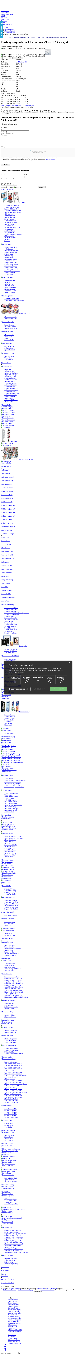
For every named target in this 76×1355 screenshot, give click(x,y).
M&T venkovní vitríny (11, 821)
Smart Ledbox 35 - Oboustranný (11, 773)
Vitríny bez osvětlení (10, 1053)
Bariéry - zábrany (7, 1223)
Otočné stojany (6, 416)
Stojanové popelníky (10, 1211)
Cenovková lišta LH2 (10, 1123)
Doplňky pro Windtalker (11, 916)
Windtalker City (9, 229)
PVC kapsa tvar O (9, 1091)
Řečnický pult (8, 254)
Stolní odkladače (9, 983)
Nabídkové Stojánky (10, 385)
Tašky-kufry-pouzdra (8, 941)
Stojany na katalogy (8, 421)
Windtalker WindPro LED (12, 227)
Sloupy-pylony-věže (8, 322)
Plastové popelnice (7, 1206)
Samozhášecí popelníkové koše (13, 999)
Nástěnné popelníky (10, 1213)
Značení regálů (8, 869)
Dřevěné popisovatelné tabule (13, 234)
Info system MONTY (10, 857)
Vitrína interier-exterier (11, 806)
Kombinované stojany (8, 414)
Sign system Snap (9, 854)
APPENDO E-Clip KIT (11, 299)
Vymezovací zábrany (8, 880)
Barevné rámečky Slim (11, 649)
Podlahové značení (7, 878)
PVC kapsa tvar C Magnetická (13, 1085)
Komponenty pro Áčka (11, 915)
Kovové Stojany (7, 405)
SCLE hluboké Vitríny (11, 809)
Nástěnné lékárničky (8, 1197)
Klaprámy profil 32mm (11, 616)
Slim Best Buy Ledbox (9, 746)
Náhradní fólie (6, 898)
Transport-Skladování (7, 1178)
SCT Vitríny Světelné (10, 816)
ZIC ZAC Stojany (7, 407)
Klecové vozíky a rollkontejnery (13, 1066)
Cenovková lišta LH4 (10, 1126)
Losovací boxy (8, 401)
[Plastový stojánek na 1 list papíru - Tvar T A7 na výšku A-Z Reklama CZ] (23, 48)
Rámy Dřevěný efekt (10, 624)
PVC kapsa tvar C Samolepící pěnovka (15, 1088)
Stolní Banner (8, 723)
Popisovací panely (9, 934)
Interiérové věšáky (7, 1024)
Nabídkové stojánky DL (11, 393)
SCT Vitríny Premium (10, 814)
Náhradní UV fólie (9, 901)
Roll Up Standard (9, 716)
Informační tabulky (7, 887)
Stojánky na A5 (9, 371)
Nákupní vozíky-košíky (9, 1058)
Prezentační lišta (9, 964)
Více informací (50, 160)
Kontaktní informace (7, 24)
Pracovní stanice (7, 1034)
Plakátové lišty (8, 256)
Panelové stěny (8, 338)
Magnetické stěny (9, 335)
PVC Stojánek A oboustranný (13, 1110)
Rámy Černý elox (9, 623)
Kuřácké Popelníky (8, 1208)
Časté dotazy (4, 22)
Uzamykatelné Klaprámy (11, 614)
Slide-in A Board (9, 214)
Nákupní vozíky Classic (11, 1061)
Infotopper (5, 696)
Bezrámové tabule (9, 261)
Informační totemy (9, 325)
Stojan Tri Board (9, 284)
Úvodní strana (5, 11)
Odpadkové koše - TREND (12, 998)
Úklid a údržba (5, 1279)
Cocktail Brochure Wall (26, 459)
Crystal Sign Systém (10, 862)
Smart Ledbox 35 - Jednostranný (11, 771)
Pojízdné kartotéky (9, 978)
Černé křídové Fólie (10, 907)
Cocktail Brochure (9, 346)
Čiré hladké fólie (9, 905)
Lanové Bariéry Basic (10, 1191)
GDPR (3, 16)
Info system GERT (9, 867)
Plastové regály (6, 1171)
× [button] (69, 662)
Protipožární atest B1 (10, 618)
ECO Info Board (9, 285)
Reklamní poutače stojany (25, 1302)
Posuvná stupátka (7, 1069)
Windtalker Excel (9, 231)
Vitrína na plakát (9, 811)
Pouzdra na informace (10, 1074)
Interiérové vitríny (7, 788)
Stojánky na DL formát (11, 373)
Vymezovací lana (9, 1192)
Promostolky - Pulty (8, 353)
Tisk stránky (9, 189)
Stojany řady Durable (8, 412)
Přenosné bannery (24, 712)
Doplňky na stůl (9, 1016)
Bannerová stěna (9, 340)
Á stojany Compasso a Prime (12, 210)
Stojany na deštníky (10, 1029)
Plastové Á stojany (9, 217)
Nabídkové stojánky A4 (11, 386)
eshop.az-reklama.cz (14, 1301)
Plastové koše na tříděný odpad (13, 1004)
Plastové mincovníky (10, 317)
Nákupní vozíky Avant (11, 1063)
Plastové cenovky (7, 1133)
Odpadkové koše (7, 986)
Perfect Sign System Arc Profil (13, 849)
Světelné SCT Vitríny (8, 753)
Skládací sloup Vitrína (10, 328)
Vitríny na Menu (9, 824)
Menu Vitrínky (6, 828)
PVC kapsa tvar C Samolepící (13, 1086)
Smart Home (4, 1288)
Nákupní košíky (9, 1064)
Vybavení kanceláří (6, 1036)
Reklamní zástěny (7, 331)
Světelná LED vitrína (8, 751)
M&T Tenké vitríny (10, 819)
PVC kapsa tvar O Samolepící (13, 1095)
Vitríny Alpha (8, 807)
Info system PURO (10, 866)
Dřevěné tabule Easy (10, 262)
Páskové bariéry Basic (10, 1194)
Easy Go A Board (9, 232)
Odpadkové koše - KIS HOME (13, 993)
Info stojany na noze (10, 291)
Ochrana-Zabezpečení (7, 1201)
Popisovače (7, 938)
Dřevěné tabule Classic (11, 264)
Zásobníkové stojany (10, 380)
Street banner (6, 728)
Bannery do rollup (9, 948)
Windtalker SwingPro (10, 222)
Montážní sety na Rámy (11, 918)
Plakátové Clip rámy (8, 604)
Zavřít (11, 1310)
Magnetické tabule (9, 958)
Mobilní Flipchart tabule (11, 966)
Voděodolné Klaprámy (11, 619)
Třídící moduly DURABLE (12, 981)
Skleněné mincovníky (10, 318)
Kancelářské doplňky (8, 1013)
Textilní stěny (8, 336)
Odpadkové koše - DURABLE (13, 996)
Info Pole (7, 239)
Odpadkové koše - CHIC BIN (13, 991)
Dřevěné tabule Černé (10, 266)
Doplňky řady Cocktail (11, 921)
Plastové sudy (6, 1167)
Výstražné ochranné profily (10, 1163)
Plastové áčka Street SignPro (12, 212)
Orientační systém (6, 895)
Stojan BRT (14, 441)
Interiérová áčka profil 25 (11, 209)
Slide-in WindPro (9, 224)
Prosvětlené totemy (10, 326)
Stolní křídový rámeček (11, 250)
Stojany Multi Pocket (8, 420)
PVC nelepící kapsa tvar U (12, 1080)
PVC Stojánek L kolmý (11, 1113)
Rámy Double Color (10, 631)
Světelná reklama (6, 784)
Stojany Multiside (7, 445)
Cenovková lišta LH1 (10, 1121)
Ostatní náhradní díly (10, 928)
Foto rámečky (23, 646)
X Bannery (7, 721)
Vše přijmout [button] (59, 689)
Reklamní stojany (6, 363)
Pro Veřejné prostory (7, 1225)
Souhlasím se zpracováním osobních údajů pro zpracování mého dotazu (24, 160)
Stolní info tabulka (9, 864)
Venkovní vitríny (7, 803)
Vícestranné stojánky (10, 383)
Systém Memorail (9, 350)
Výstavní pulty (8, 358)
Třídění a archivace (7, 973)
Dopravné (4, 21)
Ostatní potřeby (8, 1018)
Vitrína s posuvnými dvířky (12, 798)
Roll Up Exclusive (9, 718)
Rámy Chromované (10, 626)
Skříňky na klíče (9, 1021)
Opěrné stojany (8, 249)
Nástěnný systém (7, 343)
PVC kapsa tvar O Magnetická (13, 1093)
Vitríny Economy (9, 791)
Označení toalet (6, 891)
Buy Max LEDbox (7, 747)
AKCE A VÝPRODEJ (7, 1292)
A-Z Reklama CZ (21, 62)
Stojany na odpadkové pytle (12, 1258)
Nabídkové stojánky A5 (11, 388)
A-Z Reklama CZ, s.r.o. (47, 1302)
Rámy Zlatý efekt (9, 628)
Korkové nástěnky (9, 959)
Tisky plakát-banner (8, 943)
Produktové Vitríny (7, 1048)
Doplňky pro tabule (8, 931)
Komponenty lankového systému (14, 300)
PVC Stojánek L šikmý (11, 1111)
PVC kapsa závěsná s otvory (12, 1106)
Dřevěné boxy (8, 274)
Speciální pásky (6, 1185)
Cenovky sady (8, 1136)
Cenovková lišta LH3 (10, 1125)
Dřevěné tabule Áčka (10, 247)
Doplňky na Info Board (11, 920)
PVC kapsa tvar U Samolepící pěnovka (15, 1105)
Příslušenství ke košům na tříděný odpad (16, 1010)
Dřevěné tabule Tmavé (11, 269)
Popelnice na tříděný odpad (12, 1001)
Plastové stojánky (17, 105)
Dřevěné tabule (6, 244)
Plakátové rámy (5, 698)
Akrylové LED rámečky (9, 782)
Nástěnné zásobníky (10, 378)
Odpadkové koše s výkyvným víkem (15, 1246)
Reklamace (4, 17)
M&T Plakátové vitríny (11, 823)
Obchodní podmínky (7, 14)
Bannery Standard (9, 715)
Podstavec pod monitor (11, 1019)
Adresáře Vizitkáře (9, 976)
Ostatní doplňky (9, 936)
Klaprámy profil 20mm (11, 609)
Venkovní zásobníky (10, 381)
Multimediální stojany (7, 842)
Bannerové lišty (6, 695)
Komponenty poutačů (8, 910)
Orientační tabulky (7, 846)
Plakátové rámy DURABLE (10, 656)
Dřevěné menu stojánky (11, 272)
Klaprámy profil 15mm (11, 608)
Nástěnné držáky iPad (8, 839)
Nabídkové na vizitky (10, 395)
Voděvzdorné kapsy (10, 903)
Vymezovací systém (8, 1187)
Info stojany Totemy (8, 882)
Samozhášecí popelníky (11, 1216)
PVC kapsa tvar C (9, 1083)
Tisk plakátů (8, 946)
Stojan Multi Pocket (10, 287)
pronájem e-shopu (51, 1301)
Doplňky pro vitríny (8, 829)
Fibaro (4, 1287)
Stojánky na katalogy (10, 375)
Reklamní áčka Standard (11, 205)
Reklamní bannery (6, 742)
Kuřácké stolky (8, 1215)
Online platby (5, 19)
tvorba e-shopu (40, 1301)
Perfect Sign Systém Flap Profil (13, 851)
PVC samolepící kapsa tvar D (13, 1078)
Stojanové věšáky (9, 1028)
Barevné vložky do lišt (11, 1130)
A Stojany (22, 202)
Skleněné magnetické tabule (12, 961)
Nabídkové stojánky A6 (11, 390)
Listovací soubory (9, 980)
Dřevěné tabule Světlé (10, 267)
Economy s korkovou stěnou (12, 796)
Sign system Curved (10, 852)
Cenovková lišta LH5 (10, 1128)
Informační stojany (7, 277)
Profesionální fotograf (9, 1302)
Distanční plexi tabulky (9, 885)
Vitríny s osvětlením (10, 1055)
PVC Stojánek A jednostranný (13, 1108)
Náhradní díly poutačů (7, 925)
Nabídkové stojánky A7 (30, 105)
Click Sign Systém (9, 861)
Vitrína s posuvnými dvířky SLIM (14, 799)
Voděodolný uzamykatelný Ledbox (12, 775)
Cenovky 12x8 (8, 1138)
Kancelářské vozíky (8, 1033)
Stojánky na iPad (7, 835)
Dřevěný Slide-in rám (10, 252)
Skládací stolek (8, 1151)
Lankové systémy (7, 296)
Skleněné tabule (9, 963)
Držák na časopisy (9, 348)
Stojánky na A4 (9, 369)
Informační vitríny (6, 831)
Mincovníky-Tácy (24, 313)
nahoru (3, 189)
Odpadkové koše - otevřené (12, 994)
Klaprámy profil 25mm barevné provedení (16, 613)
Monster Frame (6, 730)
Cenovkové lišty (7, 1118)
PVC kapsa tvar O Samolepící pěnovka (15, 1096)
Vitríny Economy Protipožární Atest (14, 793)
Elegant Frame (8, 621)
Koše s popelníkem (10, 1006)
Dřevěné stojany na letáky (12, 271)
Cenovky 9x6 (8, 1139)
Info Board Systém (9, 237)
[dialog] (38, 677)
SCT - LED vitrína (9, 812)
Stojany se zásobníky (8, 425)
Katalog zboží (12, 1349)
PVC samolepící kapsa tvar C (13, 1076)
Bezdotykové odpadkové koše (13, 1008)
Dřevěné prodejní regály (8, 1143)
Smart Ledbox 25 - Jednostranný (19, 767)
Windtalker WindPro (10, 221)
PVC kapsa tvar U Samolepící (13, 1103)
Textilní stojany (6, 427)
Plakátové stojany (9, 236)
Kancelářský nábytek (7, 1236)
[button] (19, 689)
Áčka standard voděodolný (12, 207)
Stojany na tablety (7, 874)
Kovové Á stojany (9, 219)
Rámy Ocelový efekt (10, 629)
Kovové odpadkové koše (11, 989)
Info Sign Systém (9, 859)
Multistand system (9, 289)
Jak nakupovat (5, 12)
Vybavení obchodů (6, 1158)
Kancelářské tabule (7, 955)
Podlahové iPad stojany (9, 840)
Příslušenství (8, 725)
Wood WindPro (9, 226)
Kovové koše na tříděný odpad (13, 1003)
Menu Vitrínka (6, 876)
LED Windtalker (7, 779)
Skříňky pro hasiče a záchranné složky (13, 1222)
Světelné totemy (7, 777)
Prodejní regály (8, 257)
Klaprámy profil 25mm (11, 611)
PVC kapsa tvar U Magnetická (13, 1101)
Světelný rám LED (7, 749)
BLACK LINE (5, 1283)
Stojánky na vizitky (10, 376)
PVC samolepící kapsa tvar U (13, 1081)
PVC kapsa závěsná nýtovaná (13, 1098)
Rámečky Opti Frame (10, 633)
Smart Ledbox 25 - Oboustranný (11, 769)
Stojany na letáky (6, 105)
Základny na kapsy (10, 398)
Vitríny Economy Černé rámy (13, 794)
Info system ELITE (10, 856)
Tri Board (7, 241)
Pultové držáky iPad (8, 837)
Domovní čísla (6, 889)
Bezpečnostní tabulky (8, 1184)
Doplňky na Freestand (10, 913)
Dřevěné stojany (7, 423)
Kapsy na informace (10, 659)
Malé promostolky (9, 356)
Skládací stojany (7, 408)
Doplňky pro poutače (7, 951)
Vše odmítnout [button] (39, 689)
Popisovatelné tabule (10, 215)
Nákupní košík (12, 1351)
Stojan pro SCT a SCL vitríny (13, 818)
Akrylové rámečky (9, 652)
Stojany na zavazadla (10, 259)
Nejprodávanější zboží (7, 1295)
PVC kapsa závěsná (10, 1090)
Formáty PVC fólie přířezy (12, 1115)
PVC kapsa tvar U (9, 1100)
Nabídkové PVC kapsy (11, 400)
